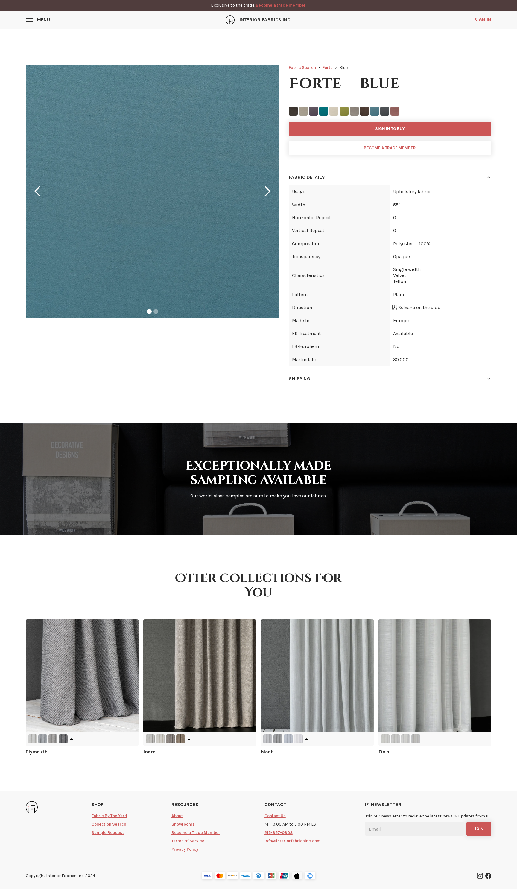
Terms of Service (187, 840)
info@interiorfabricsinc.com (292, 840)
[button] (37, 20)
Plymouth (37, 752)
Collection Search (109, 824)
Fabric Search (302, 67)
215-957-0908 (278, 832)
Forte (328, 67)
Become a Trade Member (195, 832)
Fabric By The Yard (109, 815)
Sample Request (108, 832)
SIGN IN (482, 19)
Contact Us (275, 815)
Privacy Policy (184, 849)
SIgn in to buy (390, 128)
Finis (383, 752)
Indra (149, 752)
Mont (267, 752)
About (177, 815)
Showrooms (183, 824)
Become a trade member (281, 5)
